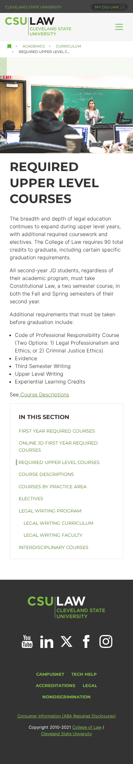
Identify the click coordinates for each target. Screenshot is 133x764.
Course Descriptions (44, 394)
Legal (90, 685)
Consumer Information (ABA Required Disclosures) (66, 716)
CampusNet (50, 674)
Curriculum (68, 46)
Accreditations (55, 685)
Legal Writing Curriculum (58, 523)
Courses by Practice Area (53, 487)
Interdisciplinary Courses (53, 547)
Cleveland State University (33, 7)
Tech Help (84, 674)
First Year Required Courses (57, 431)
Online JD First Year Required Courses (58, 446)
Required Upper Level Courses (59, 462)
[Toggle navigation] (119, 27)
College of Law (86, 727)
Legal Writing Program (50, 511)
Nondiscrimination (66, 696)
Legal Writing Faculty (53, 535)
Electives (31, 498)
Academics (34, 46)
